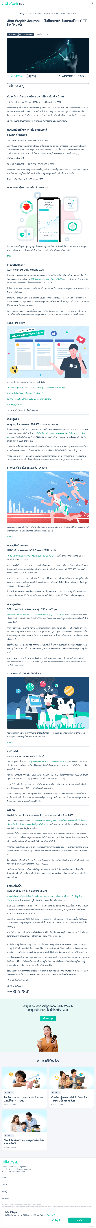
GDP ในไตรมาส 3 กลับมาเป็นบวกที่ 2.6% (47, 279)
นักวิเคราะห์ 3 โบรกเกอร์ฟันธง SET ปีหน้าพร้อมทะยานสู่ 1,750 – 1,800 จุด (36, 615)
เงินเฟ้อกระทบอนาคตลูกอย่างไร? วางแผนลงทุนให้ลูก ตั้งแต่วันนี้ (24, 1099)
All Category (12, 34)
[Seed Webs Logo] (48, 1162)
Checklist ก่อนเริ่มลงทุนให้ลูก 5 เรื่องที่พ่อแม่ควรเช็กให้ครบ (24, 1142)
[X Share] (19, 991)
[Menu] (91, 3)
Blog (21, 3)
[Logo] (10, 3)
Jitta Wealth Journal (26, 34)
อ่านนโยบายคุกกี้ (49, 1215)
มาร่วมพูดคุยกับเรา (14, 404)
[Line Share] (23, 991)
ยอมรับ (79, 1220)
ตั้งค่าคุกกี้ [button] (56, 1220)
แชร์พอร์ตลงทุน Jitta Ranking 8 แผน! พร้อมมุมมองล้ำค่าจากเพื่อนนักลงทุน (36, 387)
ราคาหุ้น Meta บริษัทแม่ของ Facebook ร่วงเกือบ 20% (47, 761)
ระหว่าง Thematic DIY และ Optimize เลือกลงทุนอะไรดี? (29, 399)
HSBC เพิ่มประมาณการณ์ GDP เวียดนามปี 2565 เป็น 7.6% (30, 556)
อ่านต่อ (10, 256)
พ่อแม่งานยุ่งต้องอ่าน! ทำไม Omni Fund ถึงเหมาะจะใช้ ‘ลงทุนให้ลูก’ (70, 1099)
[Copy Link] (27, 991)
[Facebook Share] (14, 991)
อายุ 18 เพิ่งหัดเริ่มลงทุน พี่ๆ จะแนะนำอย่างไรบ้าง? (26, 393)
